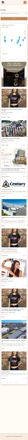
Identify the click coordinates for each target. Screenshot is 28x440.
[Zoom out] (25, 33)
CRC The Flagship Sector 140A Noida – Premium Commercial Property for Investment (13, 169)
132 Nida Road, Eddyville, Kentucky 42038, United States (15, 172)
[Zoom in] (25, 32)
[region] (14, 42)
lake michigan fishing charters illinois (10, 138)
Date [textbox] (7, 27)
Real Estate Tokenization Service (9, 249)
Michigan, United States (8, 140)
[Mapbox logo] (5, 54)
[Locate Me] (25, 13)
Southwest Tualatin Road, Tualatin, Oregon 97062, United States (15, 191)
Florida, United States (8, 281)
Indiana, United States (8, 112)
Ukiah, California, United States (10, 251)
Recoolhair (4, 279)
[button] (19, 40)
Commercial (4, 114)
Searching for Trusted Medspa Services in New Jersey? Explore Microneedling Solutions (12, 309)
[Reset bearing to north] (25, 35)
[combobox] (7, 27)
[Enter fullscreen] (25, 38)
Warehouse (21, 222)
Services (9, 193)
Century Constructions (6, 189)
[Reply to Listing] (23, 117)
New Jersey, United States (9, 312)
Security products (5, 372)
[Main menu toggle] (25, 2)
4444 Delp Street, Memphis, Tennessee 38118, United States (15, 344)
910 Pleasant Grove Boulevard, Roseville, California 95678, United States (15, 374)
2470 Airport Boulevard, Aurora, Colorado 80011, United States (15, 221)
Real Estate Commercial (13, 222)
